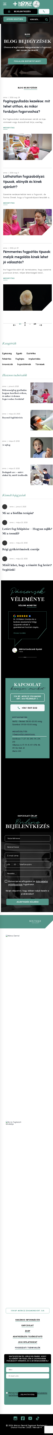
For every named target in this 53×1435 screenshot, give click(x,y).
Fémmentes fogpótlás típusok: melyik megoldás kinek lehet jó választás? (27, 257)
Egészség (7, 353)
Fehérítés (6, 359)
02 (25, 324)
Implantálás (34, 359)
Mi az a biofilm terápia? (18, 513)
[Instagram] (15, 1418)
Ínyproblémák (24, 364)
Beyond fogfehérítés (12, 417)
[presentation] (41, 392)
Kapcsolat (28, 1325)
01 (20, 324)
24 (35, 324)
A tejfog (6, 445)
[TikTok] (37, 1418)
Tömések (39, 364)
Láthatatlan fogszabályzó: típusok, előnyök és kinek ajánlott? (24, 181)
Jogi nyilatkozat (27, 1342)
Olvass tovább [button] (19, 633)
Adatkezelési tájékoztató (28, 1336)
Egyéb (19, 353)
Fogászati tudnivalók (27, 1347)
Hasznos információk (27, 1320)
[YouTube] (30, 1418)
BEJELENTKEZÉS (22, 11)
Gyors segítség (15, 19)
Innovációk (7, 364)
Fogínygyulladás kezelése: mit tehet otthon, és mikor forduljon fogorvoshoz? (26, 106)
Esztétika (31, 353)
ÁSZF (27, 1331)
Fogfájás (20, 359)
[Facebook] (22, 1418)
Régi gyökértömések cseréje (20, 549)
